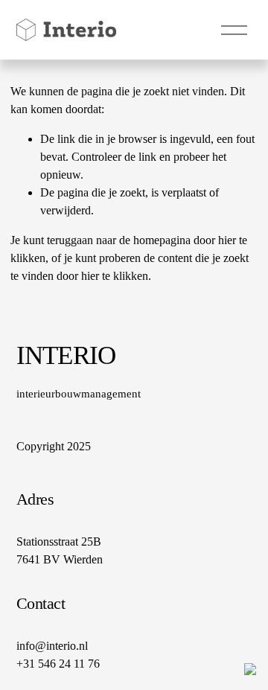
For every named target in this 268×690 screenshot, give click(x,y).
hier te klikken (114, 275)
